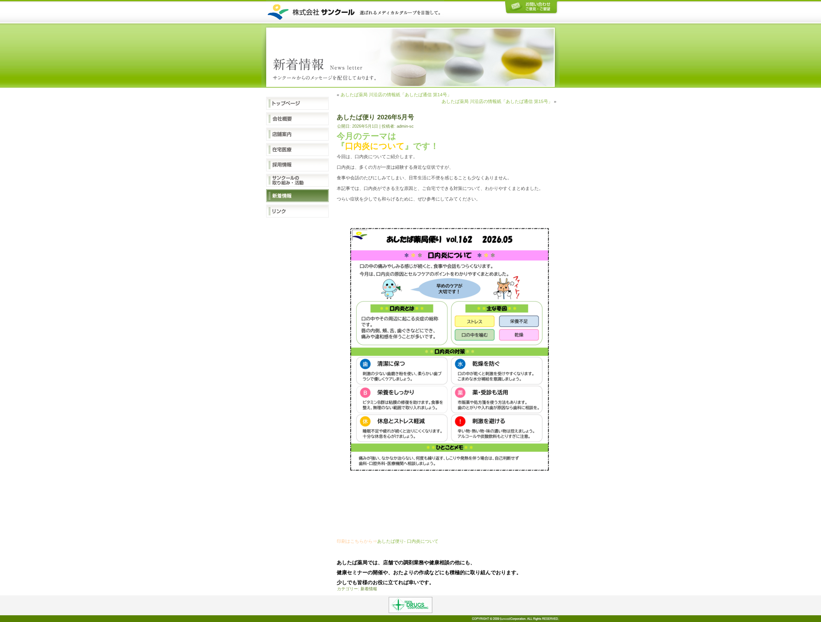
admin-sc (405, 126)
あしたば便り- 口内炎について (407, 541)
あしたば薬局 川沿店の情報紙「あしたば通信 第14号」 (396, 94)
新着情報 (368, 588)
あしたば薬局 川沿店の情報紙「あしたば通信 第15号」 (497, 101)
